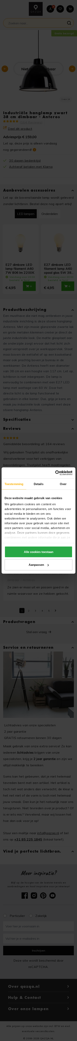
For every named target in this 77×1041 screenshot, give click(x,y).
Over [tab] (63, 483)
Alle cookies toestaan (38, 551)
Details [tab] (38, 483)
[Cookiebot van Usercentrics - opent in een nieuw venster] (55, 473)
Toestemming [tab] (14, 483)
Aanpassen (36, 564)
